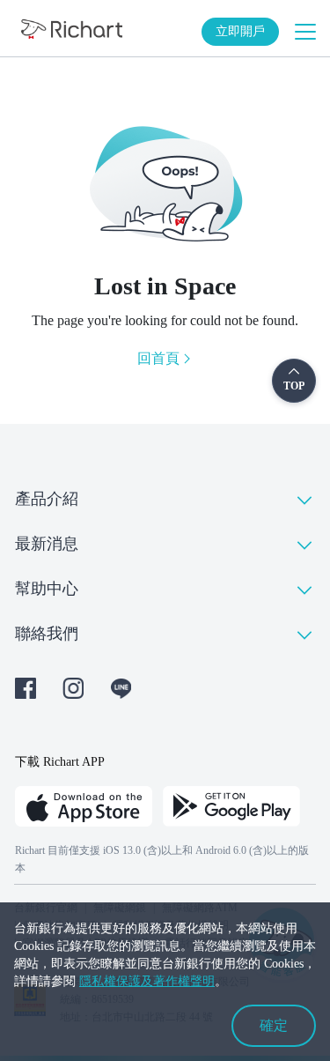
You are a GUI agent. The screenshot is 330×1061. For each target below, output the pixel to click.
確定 (274, 1025)
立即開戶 (240, 31)
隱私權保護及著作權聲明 (147, 981)
